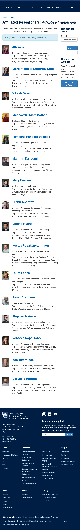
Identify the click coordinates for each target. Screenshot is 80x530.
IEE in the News (7, 507)
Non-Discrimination (23, 521)
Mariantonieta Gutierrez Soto (33, 69)
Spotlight (5, 495)
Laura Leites (21, 273)
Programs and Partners (10, 455)
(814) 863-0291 (7, 437)
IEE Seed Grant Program (50, 495)
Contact (5, 468)
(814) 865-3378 (7, 439)
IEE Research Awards (29, 484)
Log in (65, 522)
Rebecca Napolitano (26, 338)
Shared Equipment (47, 475)
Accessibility (34, 521)
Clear (74, 52)
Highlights (25, 495)
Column (4, 504)
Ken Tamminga (23, 360)
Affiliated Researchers (68, 461)
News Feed (6, 498)
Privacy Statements (8, 521)
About (8, 7)
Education (5, 458)
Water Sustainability (28, 477)
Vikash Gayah (22, 93)
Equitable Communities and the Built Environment (29, 471)
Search (64, 36)
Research (19, 7)
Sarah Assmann (23, 297)
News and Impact (47, 455)
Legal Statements (45, 521)
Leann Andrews (23, 202)
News (49, 7)
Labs (30, 7)
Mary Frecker (21, 180)
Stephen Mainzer (24, 316)
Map (3, 432)
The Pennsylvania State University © (16, 525)
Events (59, 7)
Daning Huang (22, 224)
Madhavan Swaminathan (29, 115)
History (4, 461)
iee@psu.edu (6, 442)
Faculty (63, 455)
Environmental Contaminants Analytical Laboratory (49, 466)
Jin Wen (18, 47)
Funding (70, 7)
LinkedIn (50, 414)
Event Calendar (27, 498)
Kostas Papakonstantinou (30, 245)
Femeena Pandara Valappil (31, 137)
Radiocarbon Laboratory (49, 472)
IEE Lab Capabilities (48, 479)
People (39, 7)
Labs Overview (46, 452)
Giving (4, 465)
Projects (25, 481)
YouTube (55, 414)
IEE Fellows (65, 458)
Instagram (44, 414)
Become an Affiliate (69, 83)
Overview (5, 452)
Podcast (5, 501)
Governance (65, 452)
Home (4, 17)
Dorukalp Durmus (24, 379)
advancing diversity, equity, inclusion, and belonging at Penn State (37, 517)
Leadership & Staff (67, 465)
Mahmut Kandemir (25, 158)
